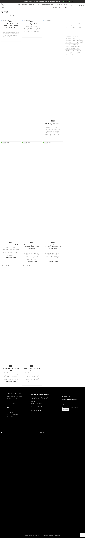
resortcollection (68, 40)
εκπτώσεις (68, 50)
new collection (68, 38)
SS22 (11, 21)
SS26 (77, 44)
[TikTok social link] (80, 431)
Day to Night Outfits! (32, 24)
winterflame (73, 48)
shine (78, 40)
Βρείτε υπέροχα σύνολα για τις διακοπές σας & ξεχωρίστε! (31, 246)
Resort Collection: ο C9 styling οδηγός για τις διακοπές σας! (11, 25)
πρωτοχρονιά (74, 52)
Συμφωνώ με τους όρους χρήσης (70, 407)
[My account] (75, 5)
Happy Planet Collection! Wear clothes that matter (53, 246)
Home (2, 15)
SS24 (74, 44)
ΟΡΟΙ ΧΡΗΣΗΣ (10, 417)
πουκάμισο (68, 52)
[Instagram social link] (77, 431)
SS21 (81, 42)
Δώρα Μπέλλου (12, 30)
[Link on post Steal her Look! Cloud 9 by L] (53, 70)
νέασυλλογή (78, 50)
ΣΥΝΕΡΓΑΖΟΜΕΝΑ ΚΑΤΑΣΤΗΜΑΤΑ (40, 414)
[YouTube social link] (79, 431)
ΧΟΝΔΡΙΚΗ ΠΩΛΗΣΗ (36, 410)
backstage (67, 25)
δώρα (78, 48)
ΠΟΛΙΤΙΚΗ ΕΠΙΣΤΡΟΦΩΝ (12, 398)
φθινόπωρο (68, 54)
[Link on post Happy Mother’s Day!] (11, 192)
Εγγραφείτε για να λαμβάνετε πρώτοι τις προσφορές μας (70, 400)
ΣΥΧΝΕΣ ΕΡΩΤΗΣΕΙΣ (11, 401)
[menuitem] (65, 1)
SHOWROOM (9, 410)
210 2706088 (39, 403)
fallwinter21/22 (68, 32)
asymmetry (74, 23)
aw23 (79, 23)
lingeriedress (80, 34)
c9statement (68, 27)
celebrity (73, 27)
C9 (71, 25)
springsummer (75, 42)
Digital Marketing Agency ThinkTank (51, 535)
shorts (81, 40)
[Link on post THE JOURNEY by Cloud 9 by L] (32, 315)
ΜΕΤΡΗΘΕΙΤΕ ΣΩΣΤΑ (11, 403)
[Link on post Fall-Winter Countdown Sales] (11, 315)
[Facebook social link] (75, 431)
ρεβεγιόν (80, 52)
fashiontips (74, 34)
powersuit (74, 38)
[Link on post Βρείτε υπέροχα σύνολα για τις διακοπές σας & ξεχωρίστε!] (32, 192)
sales (74, 40)
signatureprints (68, 42)
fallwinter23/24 (76, 32)
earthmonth (68, 29)
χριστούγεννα (79, 54)
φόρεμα (73, 54)
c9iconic (75, 25)
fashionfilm (68, 34)
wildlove (67, 48)
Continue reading (11, 38)
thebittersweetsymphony (75, 46)
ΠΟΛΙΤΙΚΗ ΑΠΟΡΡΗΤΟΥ (12, 414)
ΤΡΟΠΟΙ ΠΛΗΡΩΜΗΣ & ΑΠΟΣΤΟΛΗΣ (15, 396)
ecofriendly (74, 29)
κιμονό (73, 50)
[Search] (73, 5)
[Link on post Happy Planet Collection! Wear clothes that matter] (53, 192)
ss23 (70, 44)
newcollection (75, 36)
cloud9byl (79, 27)
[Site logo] (2, 5)
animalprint (68, 23)
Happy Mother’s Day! (11, 245)
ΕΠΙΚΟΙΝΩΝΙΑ (10, 412)
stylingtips (67, 46)
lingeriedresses (68, 36)
